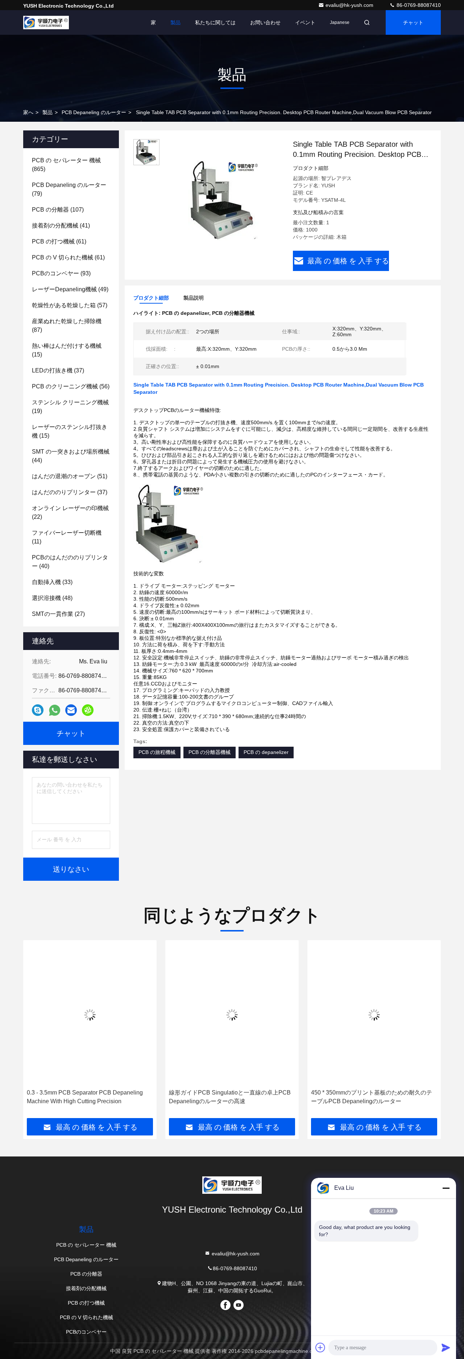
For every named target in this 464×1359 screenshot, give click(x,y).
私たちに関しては (215, 22)
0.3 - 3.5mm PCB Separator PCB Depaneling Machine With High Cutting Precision (85, 1096)
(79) (69, 189)
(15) (67, 350)
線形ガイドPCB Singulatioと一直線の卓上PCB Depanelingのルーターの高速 (230, 1096)
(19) (70, 406)
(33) (52, 582)
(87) (67, 325)
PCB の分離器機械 (209, 752)
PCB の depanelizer (266, 752)
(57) (69, 305)
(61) (59, 241)
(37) (58, 370)
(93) (61, 273)
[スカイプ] (37, 710)
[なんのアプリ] (54, 710)
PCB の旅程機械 (156, 752)
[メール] (71, 710)
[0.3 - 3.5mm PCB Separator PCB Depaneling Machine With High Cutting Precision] (90, 1014)
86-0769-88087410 (418, 5)
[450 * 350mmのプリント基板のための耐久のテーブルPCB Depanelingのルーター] (374, 1014)
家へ (28, 112)
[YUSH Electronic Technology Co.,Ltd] (46, 22)
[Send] (446, 1347)
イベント (305, 22)
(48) (52, 598)
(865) (66, 164)
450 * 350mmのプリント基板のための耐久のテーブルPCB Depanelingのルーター (371, 1096)
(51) (69, 476)
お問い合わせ (265, 22)
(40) (70, 561)
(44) (70, 456)
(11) (67, 537)
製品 (175, 22)
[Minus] (446, 1188)
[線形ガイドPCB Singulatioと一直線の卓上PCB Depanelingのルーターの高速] (232, 1014)
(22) (70, 512)
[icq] (87, 710)
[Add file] (320, 1347)
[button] (36, 1032)
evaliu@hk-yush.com (350, 5)
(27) (58, 614)
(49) (70, 289)
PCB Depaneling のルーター (94, 112)
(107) (58, 210)
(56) (70, 386)
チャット (413, 22)
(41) (61, 225)
